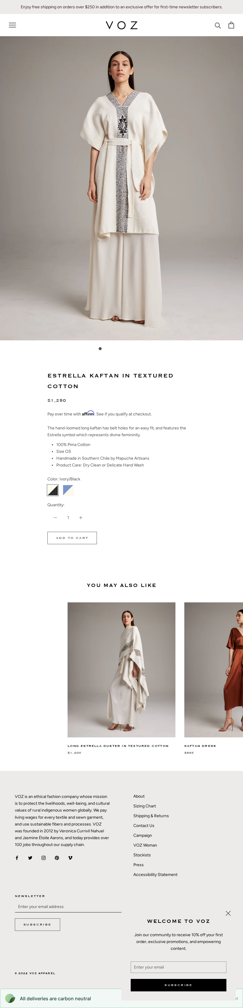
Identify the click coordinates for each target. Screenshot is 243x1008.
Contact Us (143, 825)
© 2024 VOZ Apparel (35, 973)
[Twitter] (30, 857)
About (139, 796)
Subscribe (178, 985)
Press (138, 864)
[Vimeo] (70, 857)
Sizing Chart (144, 806)
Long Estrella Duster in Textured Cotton (118, 746)
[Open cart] (231, 25)
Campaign (142, 835)
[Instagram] (43, 857)
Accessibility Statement (155, 874)
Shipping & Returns (151, 815)
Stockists (142, 855)
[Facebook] (17, 857)
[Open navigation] (12, 25)
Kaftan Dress (200, 746)
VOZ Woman (145, 845)
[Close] (228, 913)
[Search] (218, 25)
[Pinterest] (57, 857)
